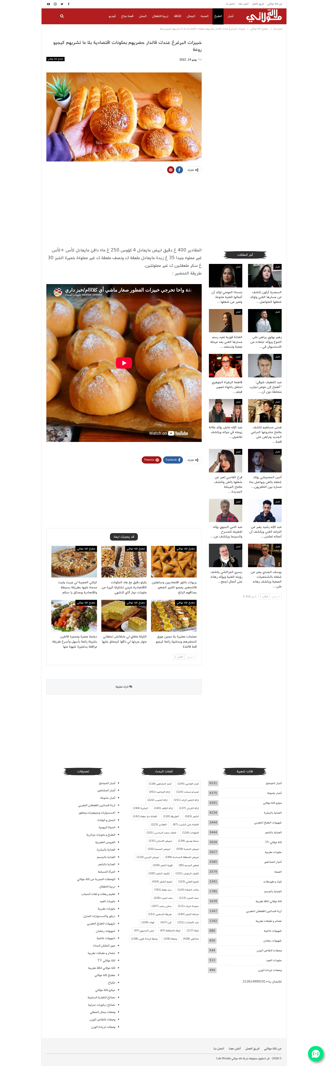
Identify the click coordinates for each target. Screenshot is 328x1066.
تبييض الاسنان (160, 841)
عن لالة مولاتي (274, 4)
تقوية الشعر (163, 865)
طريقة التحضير (160, 914)
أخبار (230, 16)
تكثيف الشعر (159, 873)
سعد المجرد (189, 898)
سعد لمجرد (163, 898)
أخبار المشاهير (273, 862)
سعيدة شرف (188, 906)
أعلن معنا (243, 4)
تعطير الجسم (189, 865)
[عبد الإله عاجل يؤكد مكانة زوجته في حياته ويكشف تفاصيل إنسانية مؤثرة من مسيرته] (226, 411)
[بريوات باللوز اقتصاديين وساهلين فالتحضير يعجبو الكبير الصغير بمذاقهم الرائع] (174, 562)
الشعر (192, 816)
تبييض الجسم (159, 849)
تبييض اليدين (148, 857)
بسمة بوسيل (188, 841)
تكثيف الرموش (187, 873)
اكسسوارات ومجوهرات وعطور (97, 812)
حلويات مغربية (273, 852)
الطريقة (171, 816)
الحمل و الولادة (106, 820)
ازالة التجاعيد (159, 792)
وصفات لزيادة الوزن (270, 970)
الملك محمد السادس (161, 833)
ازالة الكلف (163, 808)
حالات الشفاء (188, 890)
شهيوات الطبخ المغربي (268, 822)
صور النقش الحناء (104, 945)
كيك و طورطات (272, 881)
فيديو (112, 16)
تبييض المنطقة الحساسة (182, 857)
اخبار (277, 267)
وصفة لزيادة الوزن (144, 939)
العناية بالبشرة (273, 812)
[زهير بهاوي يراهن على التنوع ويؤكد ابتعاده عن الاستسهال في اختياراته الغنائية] (265, 321)
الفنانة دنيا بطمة (145, 816)
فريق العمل (258, 4)
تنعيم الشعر (162, 882)
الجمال (191, 16)
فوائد (147, 922)
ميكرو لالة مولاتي (272, 803)
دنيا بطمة (162, 890)
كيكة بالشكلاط (170, 931)
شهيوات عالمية (273, 931)
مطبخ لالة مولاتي (55, 59)
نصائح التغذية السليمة (101, 997)
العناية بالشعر (273, 832)
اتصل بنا (230, 4)
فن (165, 922)
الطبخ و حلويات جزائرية (100, 834)
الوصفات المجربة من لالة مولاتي (96, 879)
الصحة (204, 16)
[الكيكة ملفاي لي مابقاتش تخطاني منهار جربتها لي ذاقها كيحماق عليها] (124, 616)
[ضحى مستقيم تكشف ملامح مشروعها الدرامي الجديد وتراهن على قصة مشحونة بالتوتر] (265, 411)
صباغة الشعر (188, 914)
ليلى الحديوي (144, 931)
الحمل (142, 16)
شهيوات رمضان (272, 940)
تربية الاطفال (160, 16)
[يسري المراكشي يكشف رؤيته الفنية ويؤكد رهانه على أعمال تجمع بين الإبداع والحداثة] (226, 555)
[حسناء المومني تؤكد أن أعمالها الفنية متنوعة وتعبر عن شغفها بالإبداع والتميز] (226, 275)
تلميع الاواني (188, 882)
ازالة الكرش (189, 808)
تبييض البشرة (187, 849)
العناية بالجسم (273, 891)
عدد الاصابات (188, 922)
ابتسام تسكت (187, 792)
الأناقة (177, 16)
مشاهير (191, 939)
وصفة (170, 939)
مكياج (111, 982)
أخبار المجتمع (274, 783)
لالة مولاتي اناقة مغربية (269, 901)
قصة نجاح (127, 16)
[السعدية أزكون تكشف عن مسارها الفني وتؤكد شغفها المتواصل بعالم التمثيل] (265, 275)
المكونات (190, 833)
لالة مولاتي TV (273, 842)
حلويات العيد (274, 960)
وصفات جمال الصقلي (102, 1012)
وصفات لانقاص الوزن (269, 950)
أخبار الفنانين (188, 784)
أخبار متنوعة (274, 793)
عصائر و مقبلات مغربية (269, 921)
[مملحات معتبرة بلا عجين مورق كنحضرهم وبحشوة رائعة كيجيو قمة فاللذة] (174, 616)
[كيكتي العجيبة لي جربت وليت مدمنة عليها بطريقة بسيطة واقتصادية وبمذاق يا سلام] (74, 562)
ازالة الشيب (157, 800)
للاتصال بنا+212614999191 (262, 981)
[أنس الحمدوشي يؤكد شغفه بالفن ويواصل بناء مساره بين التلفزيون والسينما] (265, 460)
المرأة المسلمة (106, 871)
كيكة (193, 931)
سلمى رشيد (162, 906)
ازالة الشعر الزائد (186, 800)
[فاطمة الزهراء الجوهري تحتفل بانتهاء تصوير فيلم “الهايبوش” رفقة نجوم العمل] (226, 365)
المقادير (159, 824)
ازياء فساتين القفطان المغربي (264, 911)
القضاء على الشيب (186, 824)
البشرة (140, 808)
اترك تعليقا (122, 687)
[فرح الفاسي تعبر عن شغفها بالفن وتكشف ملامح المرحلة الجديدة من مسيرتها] (226, 460)
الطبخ (218, 16)
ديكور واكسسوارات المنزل (99, 916)
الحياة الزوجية (107, 827)
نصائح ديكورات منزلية (101, 1004)
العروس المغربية (105, 842)
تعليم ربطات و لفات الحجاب (98, 894)
